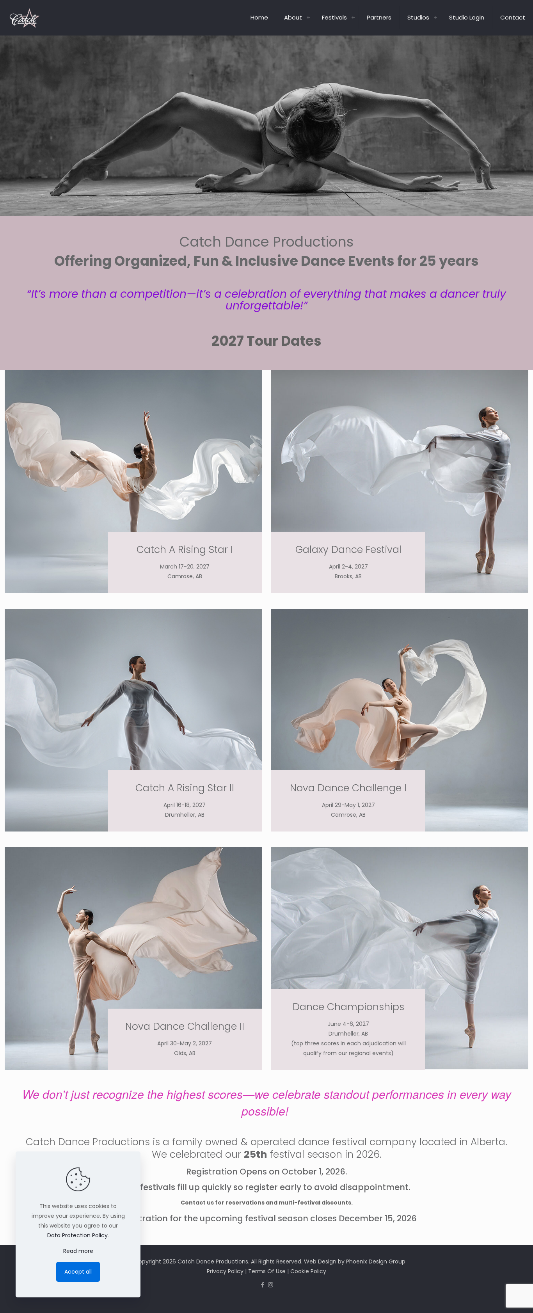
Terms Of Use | (269, 1271)
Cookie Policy (308, 1271)
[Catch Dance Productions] (24, 17)
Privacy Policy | (227, 1271)
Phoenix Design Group (375, 1261)
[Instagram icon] (271, 1285)
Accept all (78, 1272)
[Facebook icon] (262, 1285)
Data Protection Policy (77, 1235)
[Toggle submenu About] (308, 17)
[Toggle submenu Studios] (435, 17)
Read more (78, 1251)
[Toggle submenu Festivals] (353, 17)
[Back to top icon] (495, 1297)
